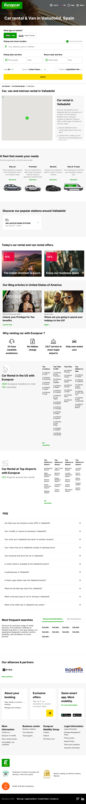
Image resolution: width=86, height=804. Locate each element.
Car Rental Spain (18, 86)
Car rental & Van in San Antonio (46, 636)
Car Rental (6, 86)
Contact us (54, 799)
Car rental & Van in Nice (66, 632)
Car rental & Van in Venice (46, 632)
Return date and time (53, 55)
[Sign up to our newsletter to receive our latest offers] (49, 713)
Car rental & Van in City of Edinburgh (56, 632)
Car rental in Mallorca (76, 627)
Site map (20, 799)
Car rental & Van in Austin (76, 632)
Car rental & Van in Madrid (66, 627)
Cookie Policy (43, 799)
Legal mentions (31, 799)
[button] (27, 118)
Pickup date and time (13, 55)
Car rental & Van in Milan (46, 627)
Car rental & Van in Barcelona (56, 627)
